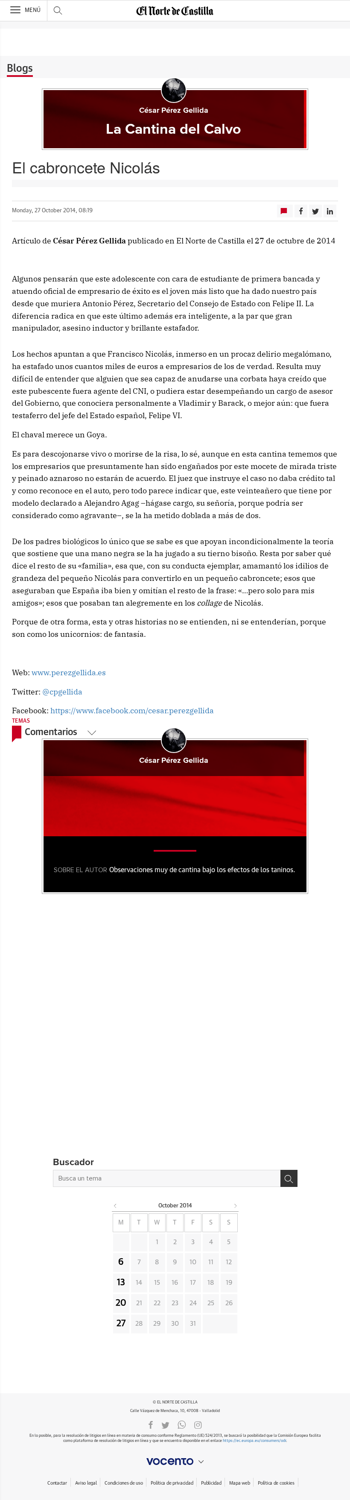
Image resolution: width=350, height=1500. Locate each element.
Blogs (20, 69)
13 (121, 1282)
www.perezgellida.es (69, 672)
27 (121, 1323)
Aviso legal (86, 1483)
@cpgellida (62, 692)
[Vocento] (175, 1461)
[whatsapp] (182, 1424)
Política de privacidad (172, 1483)
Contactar (57, 1483)
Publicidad (211, 1483)
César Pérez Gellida (173, 110)
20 (121, 1303)
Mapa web (239, 1483)
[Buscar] (289, 1178)
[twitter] (165, 1424)
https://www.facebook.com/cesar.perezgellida (132, 710)
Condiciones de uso (124, 1483)
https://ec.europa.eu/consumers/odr (254, 1441)
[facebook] (151, 1424)
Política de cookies (276, 1483)
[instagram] (198, 1424)
